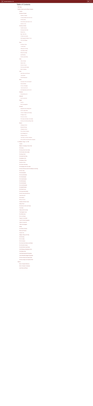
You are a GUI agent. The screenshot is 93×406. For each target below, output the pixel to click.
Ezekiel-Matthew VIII (9, 1)
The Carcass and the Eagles (25, 67)
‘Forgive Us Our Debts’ (23, 218)
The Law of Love (22, 199)
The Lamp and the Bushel (23, 191)
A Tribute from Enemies (24, 36)
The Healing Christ (22, 251)
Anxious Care (21, 232)
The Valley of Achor (24, 44)
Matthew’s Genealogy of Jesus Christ (25, 145)
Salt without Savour (22, 189)
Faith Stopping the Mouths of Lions (26, 38)
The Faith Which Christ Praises (24, 247)
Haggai (20, 100)
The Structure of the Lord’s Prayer (25, 205)
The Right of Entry (23, 114)
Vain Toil (22, 102)
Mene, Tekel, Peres (23, 34)
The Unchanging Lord (24, 133)
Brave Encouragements (24, 104)
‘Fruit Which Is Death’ (24, 50)
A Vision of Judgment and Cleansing (26, 112)
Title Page (20, 7)
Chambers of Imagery (24, 15)
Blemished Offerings (24, 127)
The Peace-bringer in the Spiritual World (26, 259)
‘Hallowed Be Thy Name (23, 209)
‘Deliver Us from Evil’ (23, 222)
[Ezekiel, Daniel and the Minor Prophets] (91, 1)
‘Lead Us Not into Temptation (24, 220)
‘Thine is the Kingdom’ (23, 224)
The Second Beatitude (23, 174)
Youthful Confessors (24, 27)
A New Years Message (24, 40)
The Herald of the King (23, 156)
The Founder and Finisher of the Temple (27, 118)
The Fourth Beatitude (23, 178)
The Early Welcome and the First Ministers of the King (28, 168)
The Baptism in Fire (22, 158)
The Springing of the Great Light (24, 166)
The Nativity (21, 147)
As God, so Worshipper (24, 85)
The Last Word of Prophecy (25, 131)
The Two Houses (22, 240)
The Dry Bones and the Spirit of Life (26, 21)
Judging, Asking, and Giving (24, 234)
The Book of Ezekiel (22, 13)
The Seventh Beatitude (23, 185)
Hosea (20, 42)
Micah (20, 79)
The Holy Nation (23, 19)
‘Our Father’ (21, 207)
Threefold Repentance (24, 77)
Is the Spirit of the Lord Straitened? (26, 81)
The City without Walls (24, 110)
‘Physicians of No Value (24, 48)
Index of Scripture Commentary (24, 265)
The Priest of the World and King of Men (27, 120)
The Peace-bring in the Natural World (25, 257)
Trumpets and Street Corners (24, 201)
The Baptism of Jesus (23, 160)
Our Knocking (21, 236)
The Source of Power (24, 116)
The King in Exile (22, 154)
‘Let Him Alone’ (23, 46)
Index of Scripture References (24, 263)
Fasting (20, 226)
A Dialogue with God (24, 129)
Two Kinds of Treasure (23, 228)
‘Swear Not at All (22, 195)
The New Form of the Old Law (24, 193)
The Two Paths (21, 238)
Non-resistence (21, 197)
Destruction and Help (24, 52)
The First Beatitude (22, 172)
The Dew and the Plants (24, 56)
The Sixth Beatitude (22, 183)
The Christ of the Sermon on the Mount (26, 243)
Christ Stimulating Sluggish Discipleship (26, 255)
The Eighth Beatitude (23, 187)
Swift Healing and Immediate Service (25, 249)
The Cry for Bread (22, 216)
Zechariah (21, 106)
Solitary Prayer (21, 203)
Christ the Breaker (23, 83)
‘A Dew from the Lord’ (24, 87)
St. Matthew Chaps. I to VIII (23, 141)
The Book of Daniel (22, 25)
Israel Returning (23, 54)
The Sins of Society (24, 65)
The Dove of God (22, 162)
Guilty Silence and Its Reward (25, 73)
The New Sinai (21, 170)
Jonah (20, 71)
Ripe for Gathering (23, 69)
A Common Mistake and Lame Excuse (26, 17)
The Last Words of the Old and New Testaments (28, 139)
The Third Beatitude (22, 176)
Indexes (19, 261)
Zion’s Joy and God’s (24, 98)
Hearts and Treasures (22, 230)
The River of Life (23, 23)
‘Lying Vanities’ (23, 75)
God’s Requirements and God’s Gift (26, 89)
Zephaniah (21, 96)
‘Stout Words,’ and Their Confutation (26, 137)
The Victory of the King (23, 164)
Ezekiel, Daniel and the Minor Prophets (25, 9)
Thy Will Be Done (22, 214)
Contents (20, 11)
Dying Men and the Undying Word (26, 108)
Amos (20, 58)
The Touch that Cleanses (23, 245)
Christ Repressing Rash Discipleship (25, 253)
